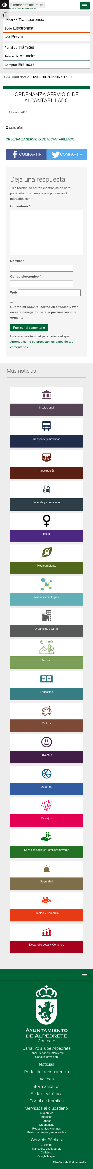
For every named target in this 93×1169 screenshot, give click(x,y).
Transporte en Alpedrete (46, 1148)
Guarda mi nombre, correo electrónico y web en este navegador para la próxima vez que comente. (44, 312)
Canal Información (46, 1057)
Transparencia (24, 19)
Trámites (19, 47)
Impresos (46, 1116)
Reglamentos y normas (46, 1128)
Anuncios (20, 56)
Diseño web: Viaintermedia (69, 1162)
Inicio (6, 77)
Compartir (30, 154)
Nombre (17, 261)
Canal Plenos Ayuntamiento (47, 1053)
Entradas (20, 64)
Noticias (46, 1064)
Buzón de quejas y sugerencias (46, 1132)
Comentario (20, 206)
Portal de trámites (47, 1100)
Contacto (46, 1040)
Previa (14, 36)
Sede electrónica (47, 1093)
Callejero (46, 1152)
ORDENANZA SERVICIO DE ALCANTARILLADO (40, 139)
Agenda (47, 1079)
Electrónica (19, 28)
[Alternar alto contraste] (4, 4)
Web (13, 292)
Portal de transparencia (46, 1071)
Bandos (46, 1121)
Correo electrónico (25, 276)
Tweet (12, 121)
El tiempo (46, 1144)
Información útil (46, 1086)
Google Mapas (46, 1156)
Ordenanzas (46, 1124)
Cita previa (46, 1113)
